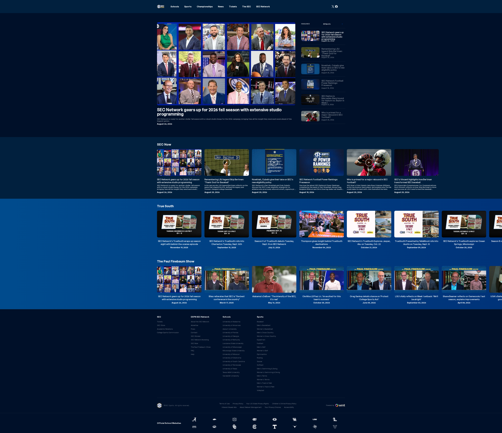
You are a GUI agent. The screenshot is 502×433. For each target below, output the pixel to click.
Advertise (194, 325)
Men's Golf (261, 347)
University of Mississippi (232, 347)
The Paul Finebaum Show (201, 347)
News (221, 6)
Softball (260, 365)
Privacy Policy (238, 404)
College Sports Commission (168, 333)
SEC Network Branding (200, 340)
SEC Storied (195, 336)
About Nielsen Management (251, 407)
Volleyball (260, 390)
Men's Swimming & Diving (267, 369)
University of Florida (230, 333)
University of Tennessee (232, 365)
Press (193, 329)
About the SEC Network (200, 322)
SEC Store (161, 325)
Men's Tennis (262, 376)
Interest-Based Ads (229, 407)
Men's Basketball (263, 325)
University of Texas (230, 369)
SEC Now (194, 343)
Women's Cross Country (266, 336)
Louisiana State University (233, 343)
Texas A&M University (231, 372)
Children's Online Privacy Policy (284, 404)
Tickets (233, 6)
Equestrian (261, 340)
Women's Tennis (263, 380)
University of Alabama (231, 322)
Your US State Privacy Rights (257, 404)
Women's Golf (262, 351)
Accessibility (289, 407)
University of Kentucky (231, 340)
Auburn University (229, 329)
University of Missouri (231, 354)
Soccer (259, 361)
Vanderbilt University (231, 376)
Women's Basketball (265, 329)
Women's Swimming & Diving (268, 372)
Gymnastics (262, 354)
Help (192, 354)
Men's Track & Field (264, 383)
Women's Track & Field (265, 387)
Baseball (260, 322)
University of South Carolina (234, 361)
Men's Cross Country (265, 333)
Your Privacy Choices (273, 407)
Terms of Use (224, 404)
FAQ (192, 351)
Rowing (260, 358)
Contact (194, 333)
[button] (174, 6)
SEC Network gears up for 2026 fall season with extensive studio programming (219, 112)
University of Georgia (231, 336)
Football (260, 343)
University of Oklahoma (232, 358)
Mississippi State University (233, 351)
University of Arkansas (232, 325)
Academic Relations (165, 329)
